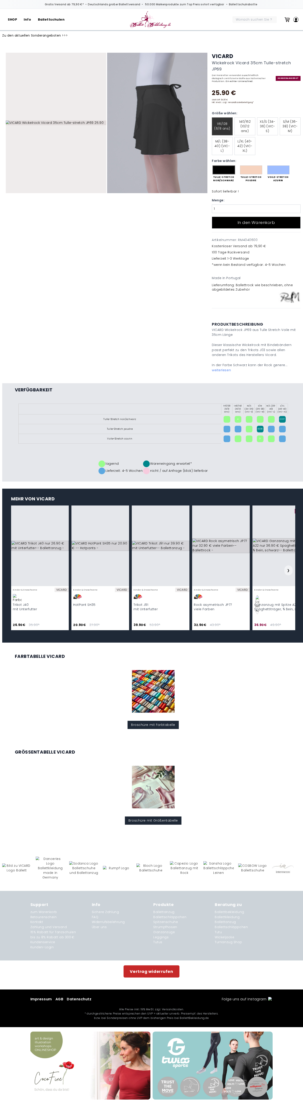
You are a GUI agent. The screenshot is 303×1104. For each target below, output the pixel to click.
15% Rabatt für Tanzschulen (53, 932)
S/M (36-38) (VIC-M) (290, 126)
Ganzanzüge (164, 932)
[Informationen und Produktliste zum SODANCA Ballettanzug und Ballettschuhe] (83, 868)
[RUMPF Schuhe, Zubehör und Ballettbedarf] (117, 868)
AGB (59, 999)
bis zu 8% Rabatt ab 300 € (52, 937)
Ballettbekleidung (229, 912)
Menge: (218, 200)
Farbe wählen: (224, 161)
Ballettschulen (51, 19)
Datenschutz (79, 999)
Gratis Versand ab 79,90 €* (64, 4)
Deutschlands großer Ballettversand (114, 4)
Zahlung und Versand (48, 927)
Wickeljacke (224, 937)
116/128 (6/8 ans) (222, 126)
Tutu (218, 932)
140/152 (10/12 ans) (245, 126)
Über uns (99, 927)
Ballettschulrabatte (243, 4)
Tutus (157, 942)
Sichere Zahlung (105, 912)
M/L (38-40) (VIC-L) (222, 146)
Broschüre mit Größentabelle (153, 820)
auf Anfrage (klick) (177, 470)
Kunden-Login (42, 947)
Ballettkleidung (227, 917)
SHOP (12, 19)
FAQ (95, 917)
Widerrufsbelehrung (108, 922)
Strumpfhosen (165, 927)
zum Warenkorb (43, 912)
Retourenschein (43, 917)
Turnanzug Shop (228, 942)
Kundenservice (42, 942)
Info (27, 19)
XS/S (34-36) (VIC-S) (267, 126)
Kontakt (36, 922)
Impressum (41, 999)
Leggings (161, 937)
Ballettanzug (164, 912)
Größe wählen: (224, 113)
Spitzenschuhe (165, 922)
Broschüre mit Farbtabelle (153, 725)
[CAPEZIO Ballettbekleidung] (184, 868)
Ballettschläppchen (169, 917)
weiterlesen (221, 370)
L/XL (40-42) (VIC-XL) (244, 146)
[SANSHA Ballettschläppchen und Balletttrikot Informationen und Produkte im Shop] (218, 868)
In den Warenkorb (256, 222)
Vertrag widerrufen (151, 971)
